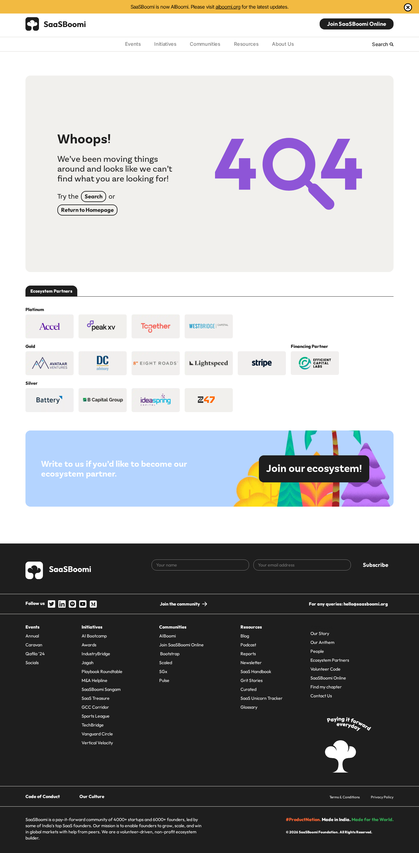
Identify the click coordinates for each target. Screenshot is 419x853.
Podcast (248, 645)
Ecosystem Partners (329, 660)
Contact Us (321, 696)
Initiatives (165, 44)
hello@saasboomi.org (366, 604)
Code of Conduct (42, 796)
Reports (248, 653)
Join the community (180, 604)
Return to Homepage (87, 209)
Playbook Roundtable (102, 671)
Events (133, 44)
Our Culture (91, 796)
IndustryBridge (96, 653)
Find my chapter (326, 687)
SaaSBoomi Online (328, 678)
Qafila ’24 (35, 653)
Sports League (96, 716)
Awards (89, 645)
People (317, 651)
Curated (248, 689)
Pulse (164, 680)
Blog (244, 636)
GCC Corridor (95, 707)
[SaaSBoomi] (55, 24)
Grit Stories (251, 680)
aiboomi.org (228, 7)
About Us (283, 44)
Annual (32, 636)
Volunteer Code (325, 669)
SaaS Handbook (255, 671)
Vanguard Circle (97, 734)
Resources (246, 44)
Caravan (33, 645)
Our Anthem (322, 642)
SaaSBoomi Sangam (101, 689)
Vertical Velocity (97, 743)
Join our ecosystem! (314, 469)
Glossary (248, 707)
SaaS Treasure (96, 698)
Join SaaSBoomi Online (356, 23)
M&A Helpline (94, 680)
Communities (205, 44)
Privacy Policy (382, 797)
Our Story (319, 633)
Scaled (165, 662)
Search (93, 196)
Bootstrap (169, 653)
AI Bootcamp (94, 636)
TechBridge (93, 725)
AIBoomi (167, 636)
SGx (163, 671)
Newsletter (251, 662)
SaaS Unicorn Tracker (261, 698)
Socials (32, 662)
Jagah (88, 662)
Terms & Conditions (344, 797)
